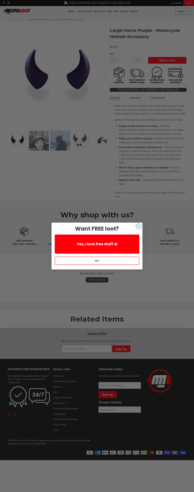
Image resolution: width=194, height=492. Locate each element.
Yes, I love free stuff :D (97, 244)
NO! (97, 260)
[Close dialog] (138, 226)
